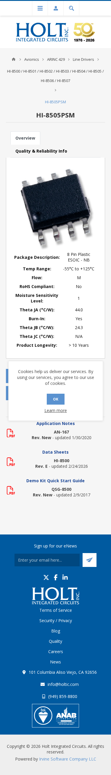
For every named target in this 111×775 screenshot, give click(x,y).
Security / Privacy (55, 620)
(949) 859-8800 (62, 696)
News (55, 662)
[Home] (14, 59)
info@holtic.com (63, 684)
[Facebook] (56, 577)
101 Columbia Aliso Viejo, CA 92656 (63, 672)
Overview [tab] (25, 138)
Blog (55, 631)
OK (55, 399)
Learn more (55, 410)
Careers (55, 651)
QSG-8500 (61, 489)
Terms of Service (55, 610)
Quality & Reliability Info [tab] (41, 151)
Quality (55, 641)
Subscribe (89, 560)
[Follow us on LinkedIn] (65, 577)
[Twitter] (46, 577)
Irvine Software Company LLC (67, 759)
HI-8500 (61, 460)
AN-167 (61, 432)
